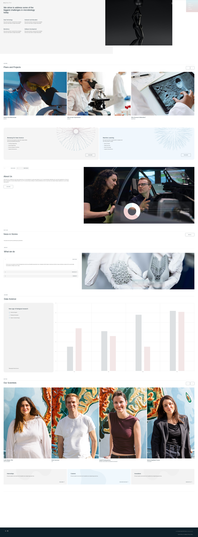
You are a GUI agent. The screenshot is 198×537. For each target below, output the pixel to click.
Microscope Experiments (10, 117)
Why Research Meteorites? (74, 117)
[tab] (10, 168)
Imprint (179, 534)
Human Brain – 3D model (138, 117)
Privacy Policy (190, 534)
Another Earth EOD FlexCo (182, 531)
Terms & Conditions (184, 534)
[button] (188, 68)
